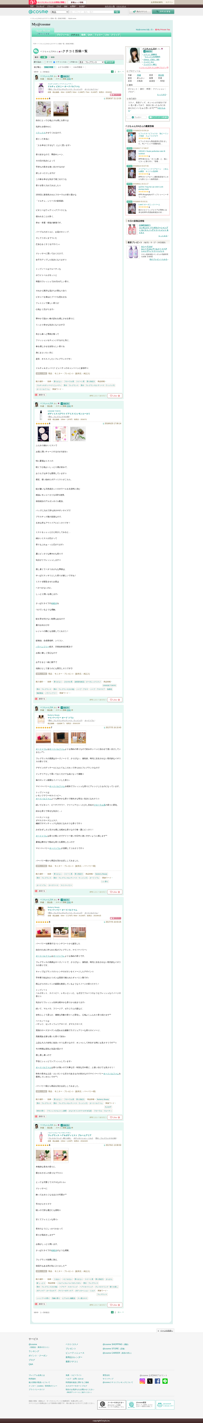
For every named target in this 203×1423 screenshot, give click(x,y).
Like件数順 (77, 67)
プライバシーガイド (37, 1389)
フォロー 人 (149, 62)
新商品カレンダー (74, 1357)
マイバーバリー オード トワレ (61, 718)
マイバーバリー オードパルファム (62, 910)
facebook (157, 1381)
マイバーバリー (66, 885)
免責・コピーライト (74, 1375)
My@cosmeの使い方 (144, 30)
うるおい (57, 1279)
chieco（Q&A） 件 (151, 60)
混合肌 (161, 75)
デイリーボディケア (65, 1291)
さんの (153, 68)
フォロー (98, 34)
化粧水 (54, 603)
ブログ (58, 6)
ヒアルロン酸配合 (68, 1298)
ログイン (169, 2)
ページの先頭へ (166, 1331)
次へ (119, 72)
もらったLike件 (152, 57)
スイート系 (80, 381)
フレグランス (102, 1294)
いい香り (105, 881)
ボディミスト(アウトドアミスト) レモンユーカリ (69, 414)
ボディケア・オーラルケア (46, 1291)
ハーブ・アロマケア (97, 689)
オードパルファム (91, 89)
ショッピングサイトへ (115, 95)
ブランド (50, 6)
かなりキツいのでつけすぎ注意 (80, 1111)
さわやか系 (68, 682)
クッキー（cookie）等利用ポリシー (43, 1386)
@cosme (39, 1345)
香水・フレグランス (71, 385)
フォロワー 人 (150, 64)
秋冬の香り (41, 1111)
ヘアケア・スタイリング (69, 1287)
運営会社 (106, 1375)
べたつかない (67, 1279)
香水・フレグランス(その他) (58, 416)
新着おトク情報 (77, 2)
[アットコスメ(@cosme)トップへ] (38, 12)
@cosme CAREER (118, 1353)
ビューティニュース (75, 1353)
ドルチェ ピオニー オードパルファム (64, 86)
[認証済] (65, 76)
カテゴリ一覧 (110, 6)
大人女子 (108, 1107)
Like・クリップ (112, 34)
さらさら (109, 1279)
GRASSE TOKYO (54, 411)
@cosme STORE (114, 1348)
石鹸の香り (56, 1298)
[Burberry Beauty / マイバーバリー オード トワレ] (41, 723)
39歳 (139, 75)
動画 (83, 34)
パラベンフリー (42, 647)
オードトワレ (89, 720)
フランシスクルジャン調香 (57, 1111)
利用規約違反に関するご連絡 (77, 1382)
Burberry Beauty (54, 715)
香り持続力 (91, 381)
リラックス (40, 133)
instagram (142, 1381)
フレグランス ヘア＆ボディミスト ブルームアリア (69, 1135)
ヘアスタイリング (86, 1287)
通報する (40, 394)
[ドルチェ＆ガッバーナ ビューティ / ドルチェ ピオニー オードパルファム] (41, 92)
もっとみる (161, 94)
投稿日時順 (48, 67)
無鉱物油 (40, 693)
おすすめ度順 (63, 67)
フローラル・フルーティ (103, 1111)
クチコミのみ (61, 62)
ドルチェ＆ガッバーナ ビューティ (60, 84)
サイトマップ (108, 1379)
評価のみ (74, 62)
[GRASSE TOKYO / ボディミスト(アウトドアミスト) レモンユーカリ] (41, 419)
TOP (32, 6)
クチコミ (75, 34)
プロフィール (62, 34)
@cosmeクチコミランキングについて (118, 1382)
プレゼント (71, 1348)
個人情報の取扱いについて (39, 1382)
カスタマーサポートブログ (76, 1386)
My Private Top (163, 30)
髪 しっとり (41, 1283)
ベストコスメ (121, 6)
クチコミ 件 (150, 54)
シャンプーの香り (43, 1298)
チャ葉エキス (82, 1298)
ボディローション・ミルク (83, 1138)
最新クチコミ (72, 1361)
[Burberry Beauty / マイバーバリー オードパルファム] (41, 915)
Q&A (65, 6)
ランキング (40, 6)
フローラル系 (69, 381)
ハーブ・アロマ (82, 689)
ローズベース (53, 885)
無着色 (109, 689)
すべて (49, 62)
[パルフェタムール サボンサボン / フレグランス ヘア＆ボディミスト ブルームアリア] (41, 1141)
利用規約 (32, 1379)
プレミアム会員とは (37, 1375)
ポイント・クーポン (38, 1355)
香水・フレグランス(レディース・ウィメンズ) (65, 89)
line (165, 1381)
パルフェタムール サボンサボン (59, 1133)
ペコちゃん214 (64, 51)
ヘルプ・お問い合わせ (75, 1379)
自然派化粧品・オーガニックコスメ (88, 682)
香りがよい (58, 381)
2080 (69, 79)
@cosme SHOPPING (116, 1344)
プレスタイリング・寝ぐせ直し (59, 1138)
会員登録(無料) (157, 2)
